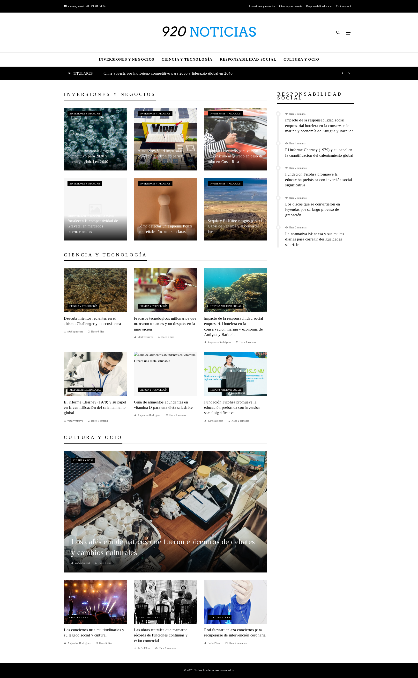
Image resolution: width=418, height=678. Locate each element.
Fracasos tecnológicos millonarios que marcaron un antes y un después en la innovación (165, 323)
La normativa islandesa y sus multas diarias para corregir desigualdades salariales (314, 239)
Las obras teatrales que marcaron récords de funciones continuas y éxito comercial (161, 635)
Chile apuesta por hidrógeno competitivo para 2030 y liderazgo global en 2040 (168, 73)
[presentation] (342, 73)
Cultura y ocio (83, 460)
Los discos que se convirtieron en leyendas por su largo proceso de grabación (312, 209)
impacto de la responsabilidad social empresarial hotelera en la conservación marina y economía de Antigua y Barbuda (319, 125)
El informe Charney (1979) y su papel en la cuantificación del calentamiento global (95, 407)
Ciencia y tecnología (83, 306)
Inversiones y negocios (84, 113)
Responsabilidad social (225, 306)
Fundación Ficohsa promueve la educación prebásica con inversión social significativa (232, 407)
